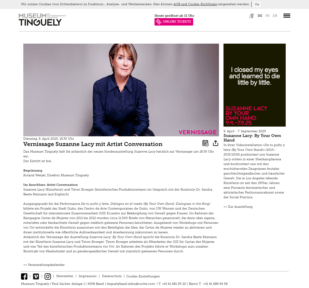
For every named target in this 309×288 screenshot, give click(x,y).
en (275, 16)
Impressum (88, 276)
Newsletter (64, 276)
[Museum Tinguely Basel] (42, 25)
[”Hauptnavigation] (286, 15)
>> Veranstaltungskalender (44, 265)
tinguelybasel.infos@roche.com (131, 284)
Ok (257, 4)
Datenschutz (111, 276)
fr (267, 16)
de (260, 16)
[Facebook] (24, 276)
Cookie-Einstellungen (143, 276)
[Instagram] (48, 276)
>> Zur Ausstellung (238, 207)
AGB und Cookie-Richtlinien (195, 4)
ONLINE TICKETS (177, 22)
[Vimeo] (36, 276)
